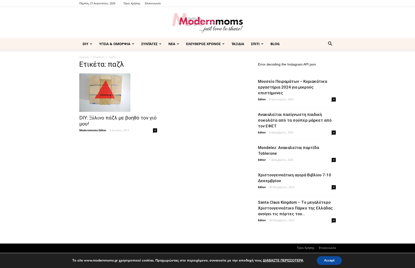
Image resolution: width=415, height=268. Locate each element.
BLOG (275, 44)
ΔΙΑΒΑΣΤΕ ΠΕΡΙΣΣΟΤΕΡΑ (283, 260)
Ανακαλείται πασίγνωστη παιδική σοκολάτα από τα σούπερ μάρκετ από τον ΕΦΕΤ (295, 120)
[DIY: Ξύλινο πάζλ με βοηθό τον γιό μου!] (118, 92)
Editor (262, 99)
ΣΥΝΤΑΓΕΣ (149, 44)
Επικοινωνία (153, 3)
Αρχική (84, 57)
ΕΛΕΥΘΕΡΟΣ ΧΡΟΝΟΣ (203, 44)
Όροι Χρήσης (132, 3)
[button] (330, 44)
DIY (85, 44)
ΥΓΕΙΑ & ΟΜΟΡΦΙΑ (114, 44)
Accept (329, 260)
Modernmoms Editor (92, 130)
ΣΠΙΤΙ (255, 44)
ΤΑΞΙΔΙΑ (238, 44)
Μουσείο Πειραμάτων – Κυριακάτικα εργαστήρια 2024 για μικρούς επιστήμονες (292, 87)
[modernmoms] (207, 23)
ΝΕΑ (171, 44)
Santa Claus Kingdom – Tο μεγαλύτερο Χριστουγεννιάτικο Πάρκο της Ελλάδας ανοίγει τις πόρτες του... (295, 208)
